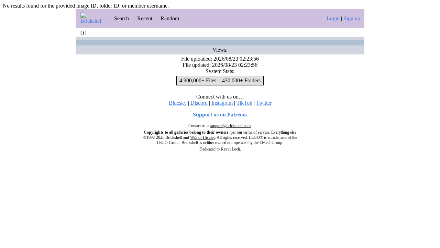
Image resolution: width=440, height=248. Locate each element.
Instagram (222, 103)
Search (121, 18)
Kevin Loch (230, 149)
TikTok (244, 103)
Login (333, 18)
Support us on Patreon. (220, 114)
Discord (199, 103)
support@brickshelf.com (230, 125)
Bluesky (178, 103)
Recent (144, 18)
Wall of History (202, 137)
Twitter (264, 103)
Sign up (351, 18)
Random (170, 18)
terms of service (256, 132)
